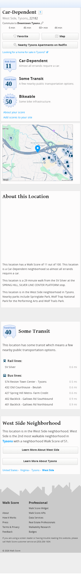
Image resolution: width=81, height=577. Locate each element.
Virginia (24, 470)
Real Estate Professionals (42, 522)
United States (10, 470)
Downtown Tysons (28, 23)
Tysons (23, 18)
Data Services (36, 517)
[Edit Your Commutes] (42, 22)
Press (5, 522)
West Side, (9, 18)
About (5, 513)
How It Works (9, 517)
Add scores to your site (17, 117)
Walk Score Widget (38, 508)
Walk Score (10, 503)
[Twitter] (4, 508)
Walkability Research (39, 527)
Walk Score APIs (37, 513)
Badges (33, 532)
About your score (14, 112)
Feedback (7, 532)
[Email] (16, 508)
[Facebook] (10, 508)
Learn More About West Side (40, 450)
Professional (38, 503)
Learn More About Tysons (40, 461)
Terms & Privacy (10, 527)
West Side (48, 470)
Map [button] (62, 36)
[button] (37, 149)
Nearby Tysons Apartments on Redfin (42, 45)
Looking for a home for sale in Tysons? (23, 52)
